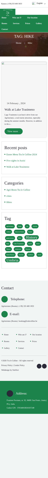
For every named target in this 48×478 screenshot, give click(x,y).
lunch (30, 243)
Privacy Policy (6, 365)
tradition (30, 254)
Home (4, 18)
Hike (19, 238)
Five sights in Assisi (15, 160)
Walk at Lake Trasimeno (20, 109)
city (27, 226)
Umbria (12, 260)
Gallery (39, 23)
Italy (7, 243)
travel (39, 254)
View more (13, 131)
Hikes (9, 202)
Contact (5, 29)
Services (16, 23)
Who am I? (16, 18)
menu (38, 243)
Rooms (4, 23)
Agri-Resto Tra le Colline (18, 190)
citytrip (35, 226)
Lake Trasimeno (19, 243)
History (31, 237)
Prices (27, 23)
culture (8, 232)
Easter (30, 232)
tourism (21, 254)
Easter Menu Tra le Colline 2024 (21, 154)
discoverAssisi (19, 232)
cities (8, 196)
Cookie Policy (19, 365)
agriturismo (9, 226)
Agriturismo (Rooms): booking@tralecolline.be (19, 321)
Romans (28, 249)
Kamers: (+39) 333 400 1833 (11, 4)
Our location (32, 18)
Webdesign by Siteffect (10, 370)
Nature (8, 249)
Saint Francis (10, 254)
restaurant (18, 249)
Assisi (19, 226)
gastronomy (10, 238)
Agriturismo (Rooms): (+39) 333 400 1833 (17, 306)
